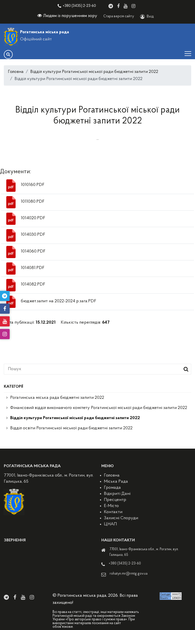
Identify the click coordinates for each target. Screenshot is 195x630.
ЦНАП (110, 524)
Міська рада (116, 481)
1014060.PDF (33, 251)
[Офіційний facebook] (118, 6)
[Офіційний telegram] (110, 6)
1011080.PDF (32, 201)
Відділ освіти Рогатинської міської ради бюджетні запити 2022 (71, 428)
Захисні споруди (121, 518)
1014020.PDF (33, 218)
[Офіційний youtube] (125, 6)
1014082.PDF (33, 284)
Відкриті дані (117, 494)
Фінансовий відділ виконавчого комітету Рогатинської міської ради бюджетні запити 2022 (98, 408)
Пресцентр (115, 500)
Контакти (113, 512)
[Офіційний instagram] (133, 6)
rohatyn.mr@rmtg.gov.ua (129, 574)
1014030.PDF (33, 234)
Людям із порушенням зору (70, 16)
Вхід (150, 17)
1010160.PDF (32, 185)
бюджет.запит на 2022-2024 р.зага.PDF (58, 301)
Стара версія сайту (118, 16)
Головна (16, 72)
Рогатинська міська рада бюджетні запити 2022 (57, 398)
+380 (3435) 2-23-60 (79, 6)
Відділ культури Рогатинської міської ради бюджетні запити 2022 (94, 72)
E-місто (111, 506)
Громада (112, 487)
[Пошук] (8, 54)
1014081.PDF (32, 268)
